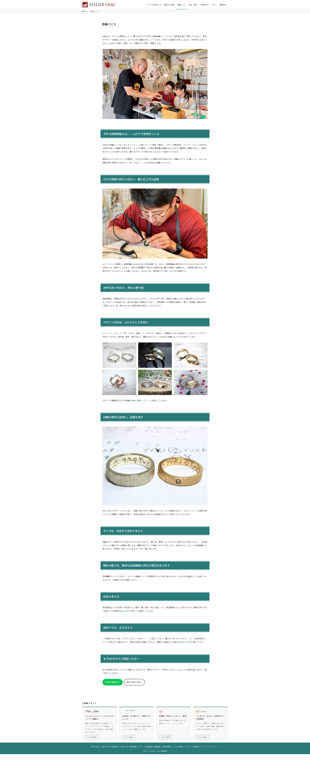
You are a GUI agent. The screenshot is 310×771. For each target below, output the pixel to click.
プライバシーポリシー (210, 746)
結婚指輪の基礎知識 (153, 746)
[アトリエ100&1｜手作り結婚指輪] (98, 4)
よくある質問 (177, 746)
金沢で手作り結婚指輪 (110, 746)
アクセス (188, 746)
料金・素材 (125, 611)
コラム (141, 746)
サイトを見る (92, 737)
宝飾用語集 (166, 746)
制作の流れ (185, 642)
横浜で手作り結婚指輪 (128, 746)
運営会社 (197, 746)
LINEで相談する (112, 682)
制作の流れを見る (134, 682)
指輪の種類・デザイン (141, 400)
